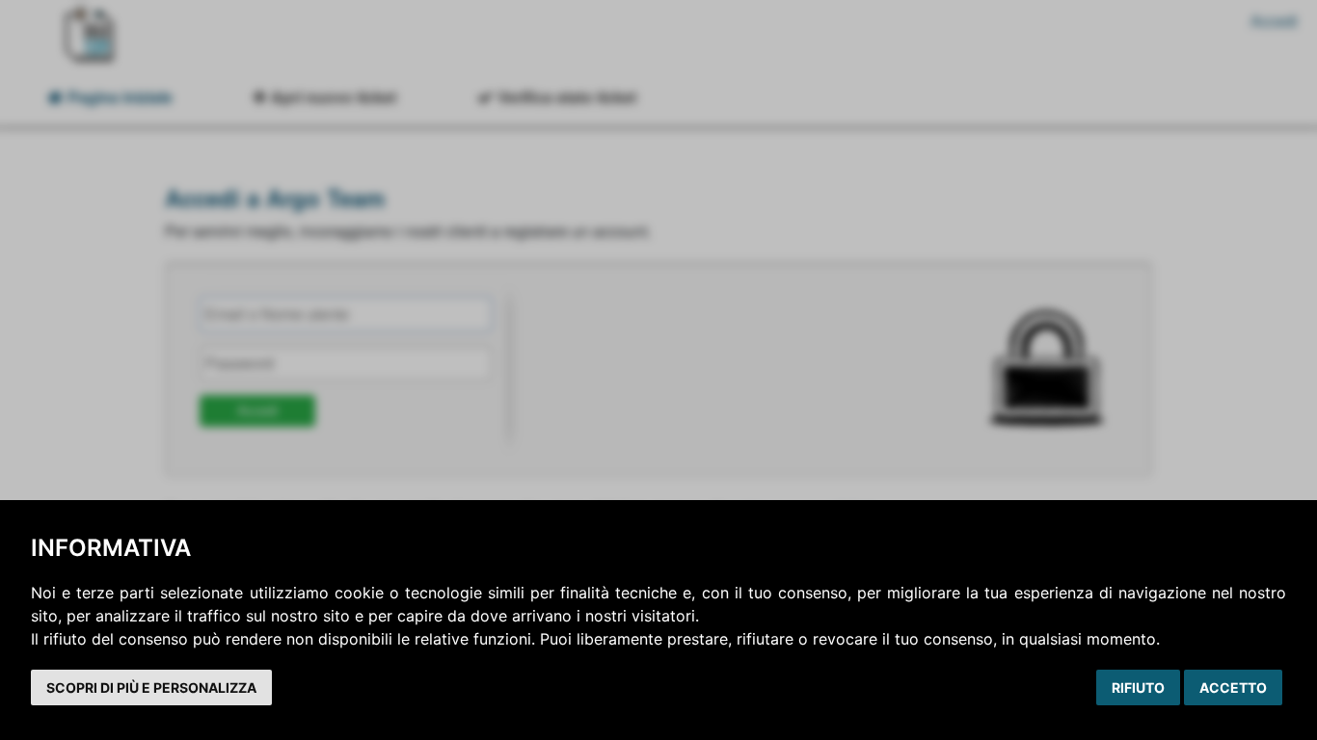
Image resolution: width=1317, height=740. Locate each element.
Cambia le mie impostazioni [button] (151, 687)
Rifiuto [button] (1138, 687)
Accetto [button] (1233, 687)
